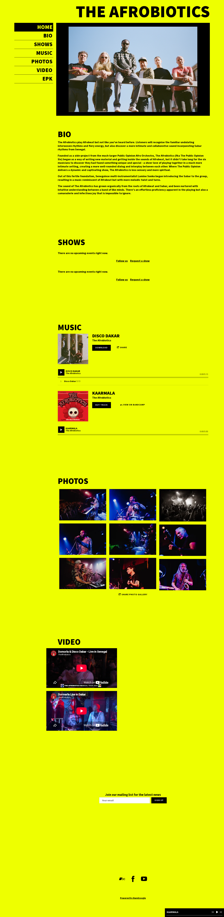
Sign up (159, 800)
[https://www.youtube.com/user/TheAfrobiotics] (144, 879)
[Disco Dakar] (73, 349)
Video (44, 70)
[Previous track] (213, 912)
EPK (47, 79)
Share (123, 347)
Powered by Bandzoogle (133, 898)
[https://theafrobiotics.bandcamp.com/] (122, 879)
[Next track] (220, 912)
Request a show (140, 261)
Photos (41, 61)
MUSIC (44, 53)
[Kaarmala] (73, 406)
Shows (43, 44)
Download (101, 347)
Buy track (101, 404)
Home (44, 27)
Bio (47, 36)
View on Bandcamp (134, 404)
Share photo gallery (134, 594)
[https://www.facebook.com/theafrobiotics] (133, 879)
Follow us (122, 261)
